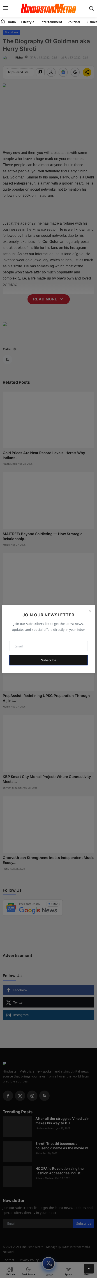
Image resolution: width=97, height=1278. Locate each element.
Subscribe (48, 660)
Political (74, 22)
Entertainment (51, 22)
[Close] (90, 610)
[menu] (5, 8)
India (12, 22)
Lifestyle (27, 22)
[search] (91, 8)
